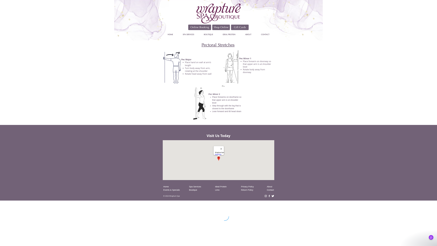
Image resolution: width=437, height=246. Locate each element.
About (269, 187)
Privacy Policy (247, 187)
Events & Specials (171, 190)
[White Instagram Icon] (265, 196)
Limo (217, 190)
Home (166, 187)
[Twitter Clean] (272, 196)
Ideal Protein (221, 187)
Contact (270, 190)
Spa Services (195, 187)
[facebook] (269, 196)
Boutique (193, 190)
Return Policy (247, 190)
